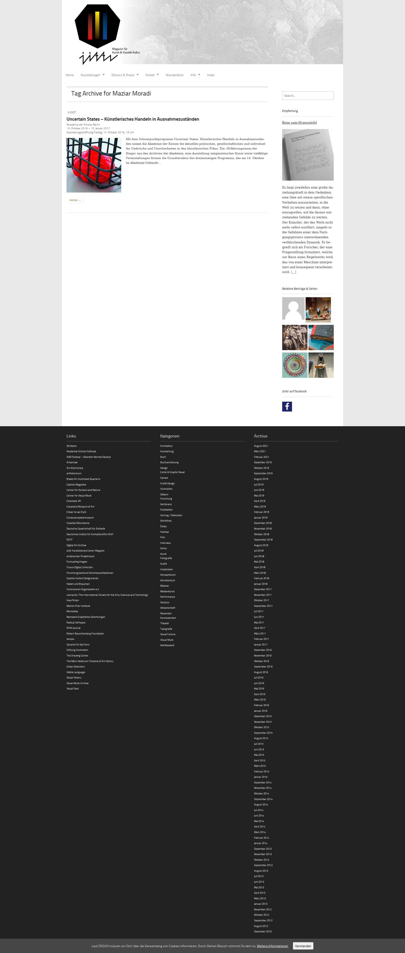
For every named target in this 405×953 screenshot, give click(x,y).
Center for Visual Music (79, 495)
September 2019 (263, 473)
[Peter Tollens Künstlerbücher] (321, 338)
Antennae (72, 462)
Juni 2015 (259, 749)
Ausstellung (167, 451)
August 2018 (261, 545)
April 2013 (259, 892)
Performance (167, 596)
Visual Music (167, 640)
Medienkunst (167, 591)
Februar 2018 (261, 578)
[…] (293, 272)
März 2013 (260, 898)
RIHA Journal (74, 628)
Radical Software (76, 622)
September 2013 (263, 865)
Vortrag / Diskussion (171, 515)
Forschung (166, 498)
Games (164, 477)
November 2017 (263, 595)
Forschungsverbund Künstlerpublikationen (90, 573)
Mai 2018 (259, 561)
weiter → (75, 200)
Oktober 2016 (261, 661)
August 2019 (261, 479)
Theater (164, 623)
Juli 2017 (258, 611)
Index (210, 75)
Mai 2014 (259, 821)
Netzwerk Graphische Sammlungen (86, 617)
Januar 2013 (260, 903)
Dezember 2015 (263, 716)
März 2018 (260, 573)
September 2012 (263, 920)
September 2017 (263, 606)
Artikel (150, 75)
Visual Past (73, 688)
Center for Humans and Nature (83, 490)
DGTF (70, 539)
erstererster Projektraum (80, 556)
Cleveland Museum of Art (80, 506)
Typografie (166, 628)
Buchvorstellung (169, 462)
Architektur (166, 446)
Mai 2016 (259, 688)
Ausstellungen (90, 75)
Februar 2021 (261, 457)
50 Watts (72, 446)
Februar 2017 (261, 639)
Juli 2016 (258, 677)
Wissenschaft (167, 607)
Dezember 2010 (263, 931)
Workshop (166, 520)
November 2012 (263, 909)
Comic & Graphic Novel (172, 472)
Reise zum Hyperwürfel (299, 122)
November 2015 (263, 721)
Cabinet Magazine (76, 484)
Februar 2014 (261, 837)
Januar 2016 (260, 710)
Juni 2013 (259, 881)
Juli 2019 (258, 484)
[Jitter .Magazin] (202, 35)
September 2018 (263, 539)
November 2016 (263, 655)
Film (162, 537)
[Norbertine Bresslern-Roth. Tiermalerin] (295, 338)
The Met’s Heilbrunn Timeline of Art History (90, 661)
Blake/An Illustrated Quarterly (83, 479)
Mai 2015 (259, 754)
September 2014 (263, 799)
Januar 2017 (260, 644)
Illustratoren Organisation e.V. (83, 589)
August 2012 (261, 926)
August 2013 (261, 870)
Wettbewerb (167, 645)
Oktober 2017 (261, 600)
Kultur (163, 548)
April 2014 (259, 826)
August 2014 (261, 804)
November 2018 (263, 528)
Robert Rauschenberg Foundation (85, 633)
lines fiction (73, 600)
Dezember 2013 (263, 848)
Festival (164, 532)
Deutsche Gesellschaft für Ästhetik (86, 528)
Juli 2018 (258, 550)
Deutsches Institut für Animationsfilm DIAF (90, 534)
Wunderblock (175, 75)
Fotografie (166, 558)
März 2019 (260, 506)
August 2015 (261, 738)
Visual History (74, 677)
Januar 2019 (260, 517)
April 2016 (259, 694)
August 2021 (261, 446)
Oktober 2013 (261, 859)
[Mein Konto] (293, 309)
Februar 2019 (261, 512)
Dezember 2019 (263, 462)
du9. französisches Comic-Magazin (86, 550)
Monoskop (72, 611)
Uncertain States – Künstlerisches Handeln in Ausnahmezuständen (133, 118)
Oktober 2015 (261, 727)
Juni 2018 (259, 556)
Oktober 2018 (261, 534)
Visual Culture (168, 634)
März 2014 (260, 832)
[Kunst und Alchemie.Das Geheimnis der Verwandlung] (321, 365)
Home (69, 75)
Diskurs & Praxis (123, 75)
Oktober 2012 (261, 914)
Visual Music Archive (78, 683)
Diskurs (164, 494)
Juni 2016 (259, 683)
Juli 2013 (258, 876)
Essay (163, 526)
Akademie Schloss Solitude (81, 451)
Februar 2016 (261, 705)
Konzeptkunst (168, 574)
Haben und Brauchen (78, 584)
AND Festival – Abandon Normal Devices (89, 457)
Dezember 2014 (263, 782)
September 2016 (263, 666)
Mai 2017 (259, 622)
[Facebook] (287, 407)
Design (164, 468)
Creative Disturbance (78, 523)
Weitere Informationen (272, 946)
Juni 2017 (259, 617)
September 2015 (263, 732)
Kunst (72, 112)
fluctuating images (77, 561)
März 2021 (260, 451)
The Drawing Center (77, 655)
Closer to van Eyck (76, 512)
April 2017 (259, 628)
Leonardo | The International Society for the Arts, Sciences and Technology (107, 595)
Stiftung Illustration (77, 650)
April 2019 (259, 501)
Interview (165, 543)
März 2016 (260, 699)
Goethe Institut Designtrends (82, 578)
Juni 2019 (259, 490)
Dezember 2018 (263, 523)
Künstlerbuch (167, 580)
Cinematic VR (74, 501)
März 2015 (260, 766)
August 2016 (261, 672)
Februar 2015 (261, 771)
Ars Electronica (75, 468)
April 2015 (259, 760)
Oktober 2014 (261, 793)
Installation (166, 569)
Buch (163, 457)
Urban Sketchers (76, 666)
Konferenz (166, 504)
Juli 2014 (258, 810)
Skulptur (165, 602)
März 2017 (260, 633)
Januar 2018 (260, 584)
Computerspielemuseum (80, 517)
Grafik (163, 563)
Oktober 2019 (261, 468)
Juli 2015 (258, 743)
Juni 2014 (259, 815)
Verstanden (303, 946)
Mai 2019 (259, 495)
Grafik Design (167, 483)
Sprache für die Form (78, 644)
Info (193, 75)
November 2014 (263, 788)
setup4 (70, 639)
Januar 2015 (260, 777)
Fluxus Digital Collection (80, 567)
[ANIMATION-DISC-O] (295, 365)
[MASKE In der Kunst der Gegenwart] (318, 310)
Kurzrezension (168, 617)
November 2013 (263, 854)
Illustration (166, 488)
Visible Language (76, 672)
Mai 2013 (259, 887)
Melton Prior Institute (78, 606)
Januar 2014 (260, 843)
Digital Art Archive (76, 545)
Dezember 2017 (263, 589)
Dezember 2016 (263, 650)
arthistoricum (74, 473)
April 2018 (259, 567)
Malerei (164, 585)
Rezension (166, 613)
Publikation (166, 509)
